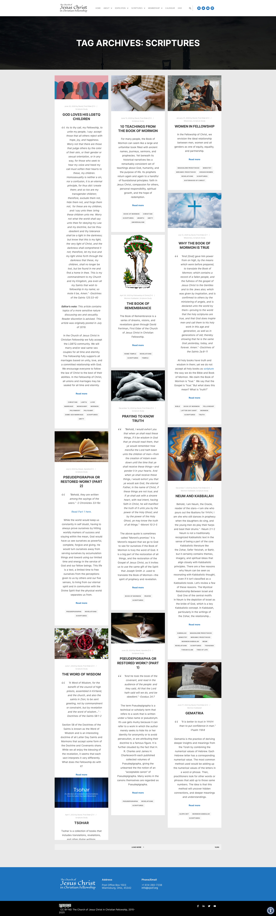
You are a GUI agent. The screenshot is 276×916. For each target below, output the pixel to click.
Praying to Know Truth (138, 418)
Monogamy (82, 406)
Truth (202, 414)
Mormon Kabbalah (131, 298)
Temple (145, 358)
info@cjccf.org (150, 887)
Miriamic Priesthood (186, 172)
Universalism (138, 222)
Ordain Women (206, 172)
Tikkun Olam (187, 650)
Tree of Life (202, 650)
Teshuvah (209, 645)
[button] (108, 8)
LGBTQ (84, 402)
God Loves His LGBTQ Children (81, 116)
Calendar (170, 8)
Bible (177, 406)
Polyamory (75, 410)
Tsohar (81, 823)
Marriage (68, 406)
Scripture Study (81, 109)
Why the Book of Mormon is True (194, 245)
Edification (120, 8)
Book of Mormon (131, 214)
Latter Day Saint (189, 410)
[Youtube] (208, 8)
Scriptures (136, 8)
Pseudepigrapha (73, 611)
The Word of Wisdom (81, 674)
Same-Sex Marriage (74, 414)
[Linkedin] (212, 8)
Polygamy (88, 410)
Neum (205, 641)
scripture (209, 368)
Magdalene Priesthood (188, 168)
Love (92, 402)
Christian (72, 402)
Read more (81, 393)
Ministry (207, 168)
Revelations (187, 176)
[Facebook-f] (198, 906)
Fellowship (208, 406)
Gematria (194, 713)
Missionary (188, 121)
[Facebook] (199, 8)
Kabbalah (181, 633)
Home (98, 8)
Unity (81, 419)
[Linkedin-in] (203, 906)
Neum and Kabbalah (195, 496)
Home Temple (130, 354)
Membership (154, 8)
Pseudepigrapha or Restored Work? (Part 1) (138, 662)
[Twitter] (203, 8)
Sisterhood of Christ (194, 180)
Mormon (94, 406)
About (106, 8)
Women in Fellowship (194, 126)
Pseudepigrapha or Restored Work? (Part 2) (81, 481)
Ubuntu (140, 218)
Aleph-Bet (184, 814)
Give (180, 8)
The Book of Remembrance (138, 305)
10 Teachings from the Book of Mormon (138, 128)
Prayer (147, 596)
